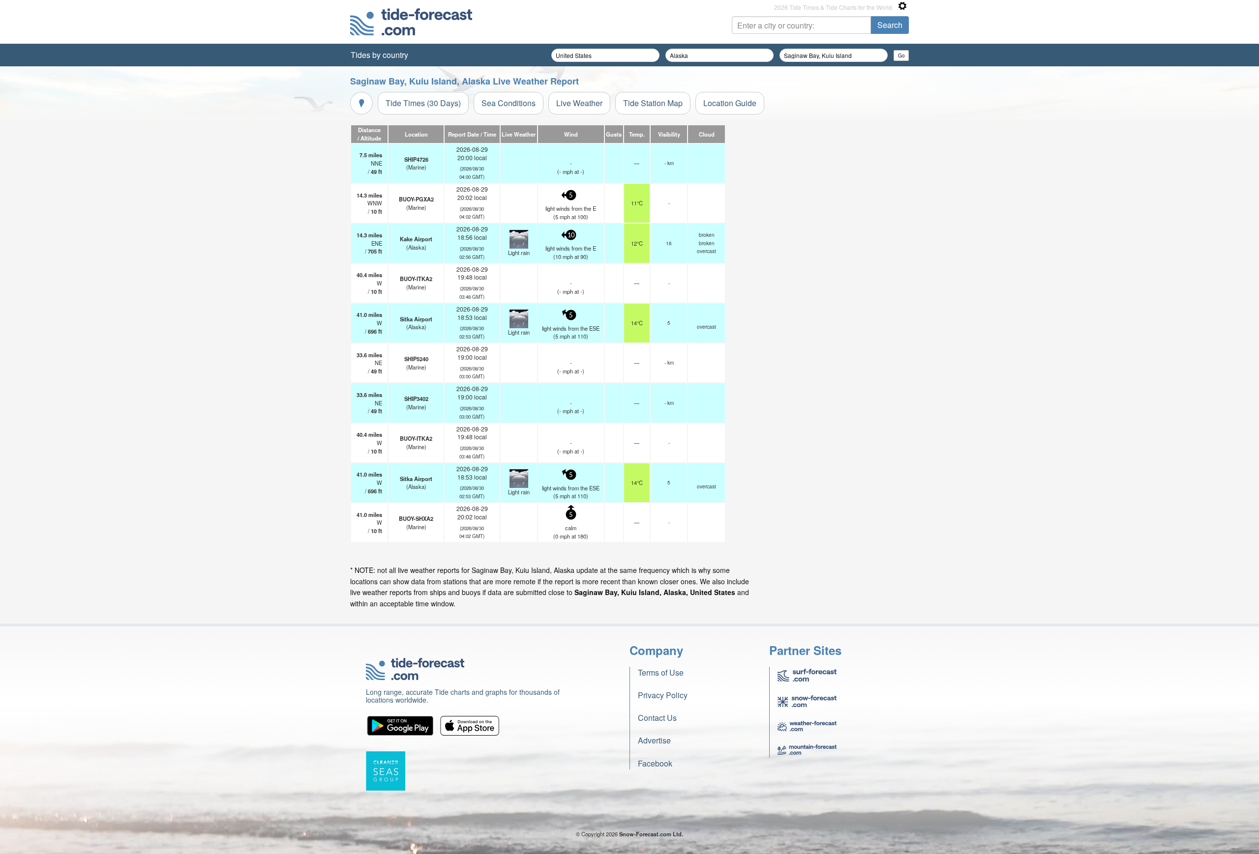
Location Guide (729, 103)
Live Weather (579, 103)
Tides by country (379, 54)
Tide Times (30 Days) (423, 103)
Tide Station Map (653, 103)
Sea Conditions (508, 103)
